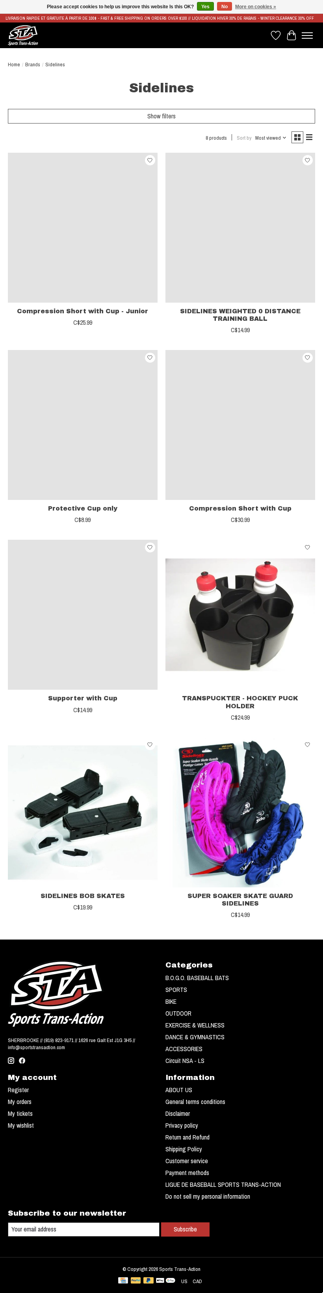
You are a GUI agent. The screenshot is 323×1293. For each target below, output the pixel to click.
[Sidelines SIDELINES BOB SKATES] (83, 812)
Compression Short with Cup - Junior (82, 311)
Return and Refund (187, 1137)
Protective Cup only (82, 508)
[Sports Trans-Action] (23, 35)
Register (18, 1089)
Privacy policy (181, 1125)
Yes (205, 6)
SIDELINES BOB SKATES (83, 896)
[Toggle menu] (307, 35)
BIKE (170, 1001)
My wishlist (21, 1125)
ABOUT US (178, 1089)
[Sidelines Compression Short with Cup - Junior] (83, 228)
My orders (20, 1101)
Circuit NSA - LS (184, 1060)
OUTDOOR (178, 1013)
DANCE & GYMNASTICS (195, 1037)
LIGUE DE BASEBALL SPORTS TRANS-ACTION (223, 1184)
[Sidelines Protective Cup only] (83, 425)
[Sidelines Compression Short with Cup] (240, 425)
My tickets (20, 1113)
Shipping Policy (183, 1149)
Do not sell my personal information (207, 1196)
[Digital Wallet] (165, 1281)
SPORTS (176, 989)
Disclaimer (177, 1113)
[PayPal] (136, 1281)
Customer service (186, 1160)
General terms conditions (195, 1101)
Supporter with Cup (82, 698)
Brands (32, 64)
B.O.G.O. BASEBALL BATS (197, 977)
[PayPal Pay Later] (148, 1281)
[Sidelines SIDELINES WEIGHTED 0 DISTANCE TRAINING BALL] (240, 228)
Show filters (161, 116)
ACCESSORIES (183, 1048)
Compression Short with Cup (240, 508)
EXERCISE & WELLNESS (195, 1025)
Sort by (244, 137)
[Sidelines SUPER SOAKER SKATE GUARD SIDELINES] (240, 812)
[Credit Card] (123, 1281)
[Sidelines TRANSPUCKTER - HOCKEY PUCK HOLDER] (240, 615)
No (224, 6)
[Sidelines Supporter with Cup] (83, 615)
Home (14, 64)
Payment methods (187, 1172)
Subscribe (185, 1229)
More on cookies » (255, 6)
